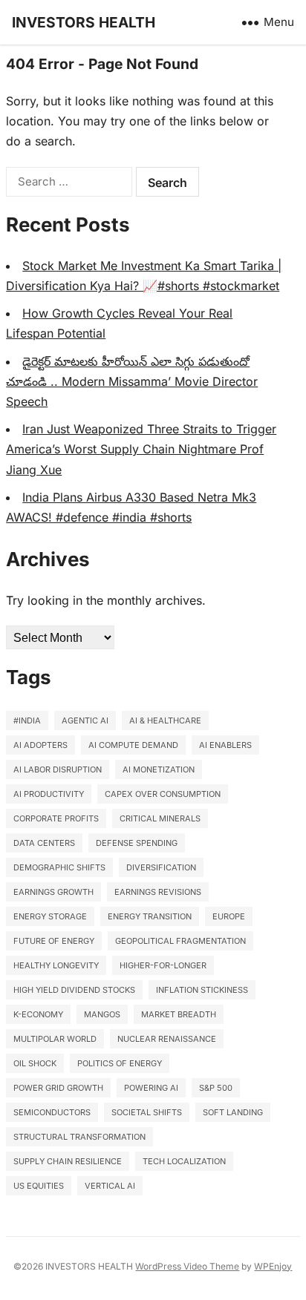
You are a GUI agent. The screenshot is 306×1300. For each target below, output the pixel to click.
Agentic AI (85, 720)
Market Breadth (178, 1014)
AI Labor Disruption (57, 769)
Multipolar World (55, 1039)
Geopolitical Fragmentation (180, 941)
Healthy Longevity (56, 965)
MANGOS (102, 1014)
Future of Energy (53, 941)
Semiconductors (52, 1112)
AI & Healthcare (165, 720)
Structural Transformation (79, 1137)
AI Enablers (225, 745)
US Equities (38, 1186)
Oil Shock (34, 1063)
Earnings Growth (53, 892)
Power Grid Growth (58, 1088)
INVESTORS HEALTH (83, 22)
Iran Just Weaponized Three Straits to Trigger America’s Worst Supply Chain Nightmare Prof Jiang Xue (141, 448)
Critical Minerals (160, 818)
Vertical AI (110, 1186)
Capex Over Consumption (163, 794)
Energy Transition (150, 916)
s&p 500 (215, 1088)
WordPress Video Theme (187, 1266)
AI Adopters (40, 745)
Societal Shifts (146, 1112)
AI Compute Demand (133, 745)
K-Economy (38, 1014)
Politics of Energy (119, 1063)
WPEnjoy (273, 1266)
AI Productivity (48, 794)
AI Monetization (159, 769)
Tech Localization (184, 1161)
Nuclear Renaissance (166, 1039)
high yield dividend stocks (74, 990)
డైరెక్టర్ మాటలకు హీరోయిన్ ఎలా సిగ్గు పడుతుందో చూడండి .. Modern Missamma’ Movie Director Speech (132, 381)
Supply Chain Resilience (67, 1161)
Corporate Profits (56, 818)
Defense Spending (137, 843)
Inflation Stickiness (202, 990)
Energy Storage (50, 916)
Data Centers (44, 843)
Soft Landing (233, 1112)
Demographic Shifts (59, 867)
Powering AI (151, 1088)
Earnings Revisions (157, 892)
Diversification (161, 867)
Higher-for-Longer (163, 965)
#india (27, 720)
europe (228, 916)
